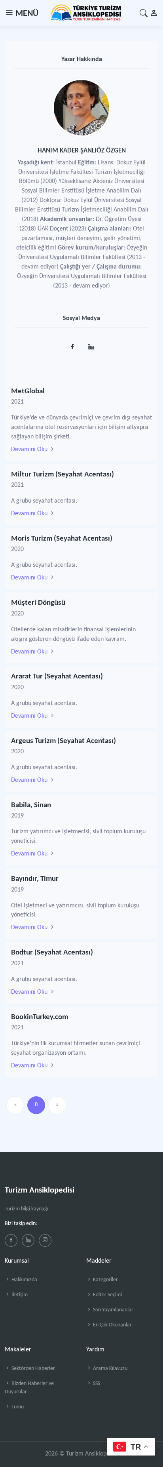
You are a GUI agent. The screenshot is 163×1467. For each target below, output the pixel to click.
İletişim (19, 1295)
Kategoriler (105, 1280)
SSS (96, 1384)
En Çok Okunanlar (112, 1325)
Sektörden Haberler (32, 1369)
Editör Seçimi (107, 1295)
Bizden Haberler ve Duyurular (29, 1388)
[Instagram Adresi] (72, 344)
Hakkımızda (23, 1280)
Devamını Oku (30, 449)
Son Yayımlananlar (112, 1310)
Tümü (17, 1407)
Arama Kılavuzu (109, 1369)
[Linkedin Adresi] (91, 344)
